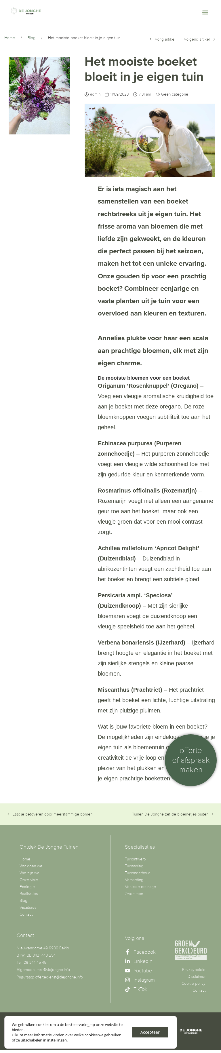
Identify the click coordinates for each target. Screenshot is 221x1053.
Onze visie (29, 880)
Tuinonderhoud (137, 873)
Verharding (134, 880)
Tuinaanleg (134, 866)
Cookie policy (193, 983)
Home (25, 859)
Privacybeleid (193, 970)
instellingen (57, 1040)
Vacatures (28, 907)
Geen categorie (174, 94)
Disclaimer (196, 976)
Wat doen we (31, 866)
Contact (26, 914)
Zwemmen (134, 894)
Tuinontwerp (135, 859)
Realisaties (29, 894)
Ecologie (27, 887)
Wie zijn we (29, 873)
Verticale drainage (140, 887)
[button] (205, 12)
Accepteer (150, 1032)
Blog (23, 900)
